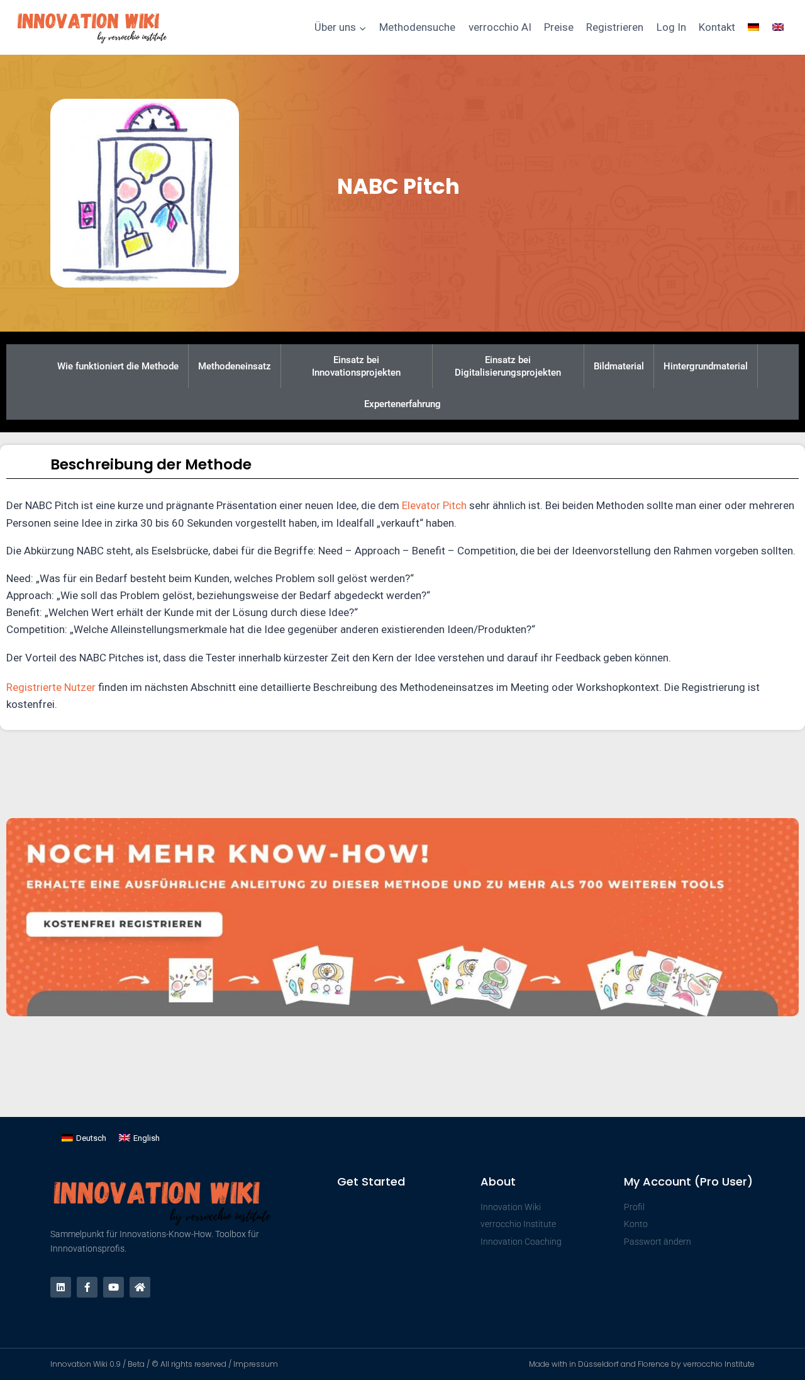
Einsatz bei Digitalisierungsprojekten (508, 366)
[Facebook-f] (87, 1287)
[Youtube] (113, 1287)
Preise (559, 27)
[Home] (140, 1287)
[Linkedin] (60, 1287)
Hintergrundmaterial (705, 366)
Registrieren (614, 27)
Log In (671, 27)
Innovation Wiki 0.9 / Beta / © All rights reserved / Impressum (164, 1364)
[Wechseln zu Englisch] (778, 28)
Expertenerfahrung (402, 404)
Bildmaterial (619, 366)
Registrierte (35, 687)
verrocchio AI (500, 27)
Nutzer (80, 687)
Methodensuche (417, 27)
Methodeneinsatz (234, 366)
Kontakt (717, 27)
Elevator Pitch (434, 505)
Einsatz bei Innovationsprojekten (356, 366)
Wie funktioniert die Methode (118, 366)
